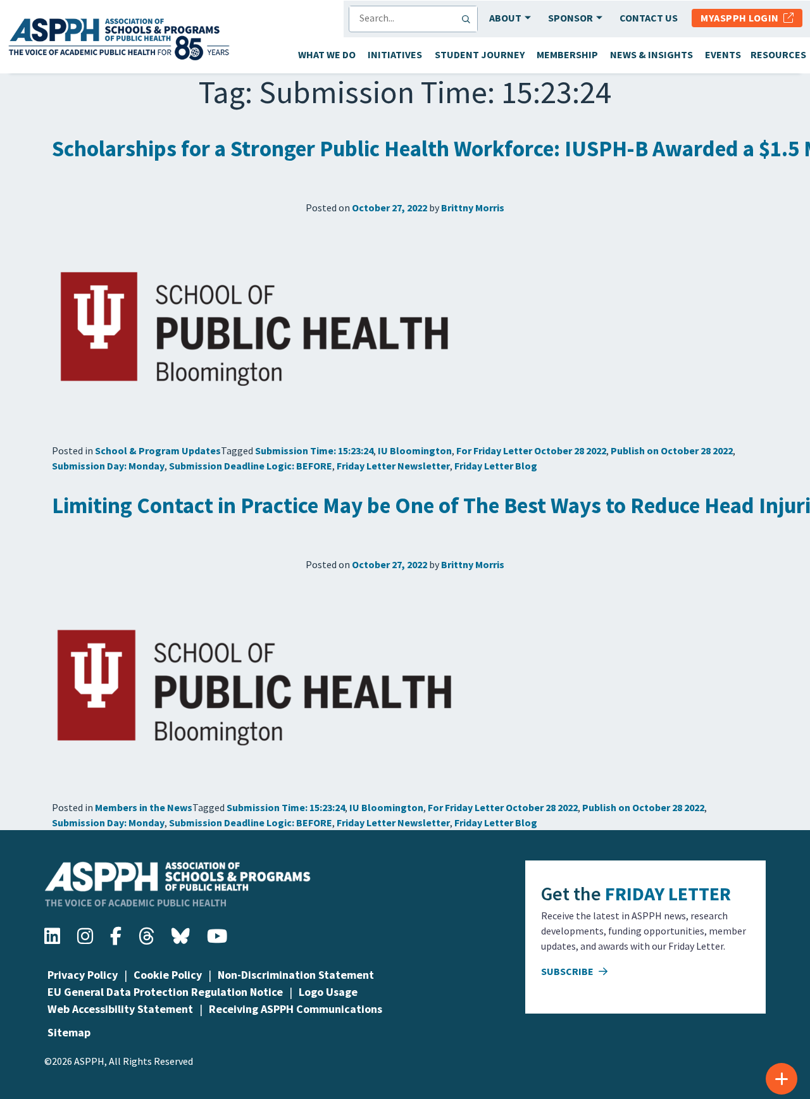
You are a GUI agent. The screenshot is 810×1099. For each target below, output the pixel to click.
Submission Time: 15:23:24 (314, 450)
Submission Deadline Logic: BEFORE (250, 465)
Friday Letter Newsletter (393, 465)
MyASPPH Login (742, 17)
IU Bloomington (415, 450)
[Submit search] (469, 19)
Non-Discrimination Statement (296, 974)
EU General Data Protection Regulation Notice (165, 991)
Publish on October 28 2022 (672, 450)
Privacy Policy (82, 974)
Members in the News (143, 807)
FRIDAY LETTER (668, 893)
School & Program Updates (158, 450)
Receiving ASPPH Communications (295, 1009)
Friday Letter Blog (495, 465)
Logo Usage (328, 991)
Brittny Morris (472, 207)
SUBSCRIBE (568, 971)
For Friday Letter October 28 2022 (531, 450)
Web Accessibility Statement (120, 1009)
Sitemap (68, 1032)
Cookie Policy (168, 974)
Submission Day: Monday (108, 465)
